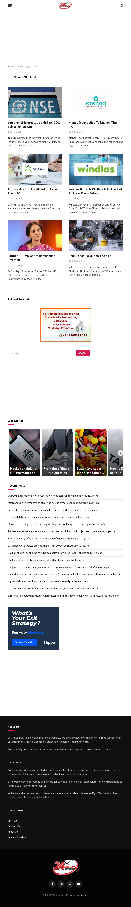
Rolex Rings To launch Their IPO (90, 256)
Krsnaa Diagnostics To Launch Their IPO (94, 124)
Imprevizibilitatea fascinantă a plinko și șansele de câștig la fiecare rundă (48, 581)
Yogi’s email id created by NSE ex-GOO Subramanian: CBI (34, 124)
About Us (13, 831)
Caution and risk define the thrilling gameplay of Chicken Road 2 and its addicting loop (55, 553)
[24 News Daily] (65, 5)
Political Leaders (17, 837)
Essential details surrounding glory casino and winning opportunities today (48, 517)
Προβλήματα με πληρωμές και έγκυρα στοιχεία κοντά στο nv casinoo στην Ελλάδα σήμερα (58, 567)
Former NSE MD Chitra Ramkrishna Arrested (31, 258)
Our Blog (12, 820)
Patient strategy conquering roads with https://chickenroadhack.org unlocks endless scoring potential (64, 574)
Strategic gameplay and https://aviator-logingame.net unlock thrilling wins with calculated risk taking (63, 595)
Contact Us (14, 826)
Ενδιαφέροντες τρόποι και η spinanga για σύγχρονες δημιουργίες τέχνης (48, 538)
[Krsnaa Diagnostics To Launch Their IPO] (96, 102)
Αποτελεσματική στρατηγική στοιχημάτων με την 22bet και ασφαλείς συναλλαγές (54, 503)
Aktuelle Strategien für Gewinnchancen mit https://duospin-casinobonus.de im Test (53, 588)
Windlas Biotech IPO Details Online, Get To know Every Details (95, 191)
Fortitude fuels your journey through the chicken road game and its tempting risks (52, 510)
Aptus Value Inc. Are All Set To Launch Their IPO (34, 191)
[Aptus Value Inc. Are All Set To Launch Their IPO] (35, 169)
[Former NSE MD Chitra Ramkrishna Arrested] (35, 235)
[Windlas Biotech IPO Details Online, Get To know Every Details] (96, 169)
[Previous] (10, 453)
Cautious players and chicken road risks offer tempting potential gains (46, 560)
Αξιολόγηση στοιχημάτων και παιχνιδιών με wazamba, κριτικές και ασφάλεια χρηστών (57, 524)
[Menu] (10, 5)
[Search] (121, 5)
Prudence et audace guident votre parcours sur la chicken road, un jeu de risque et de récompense (61, 531)
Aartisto (84, 895)
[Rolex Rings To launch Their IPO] (96, 235)
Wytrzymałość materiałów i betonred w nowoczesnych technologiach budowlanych (53, 495)
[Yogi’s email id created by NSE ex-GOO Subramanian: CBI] (35, 102)
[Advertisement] (65, 38)
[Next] (120, 453)
